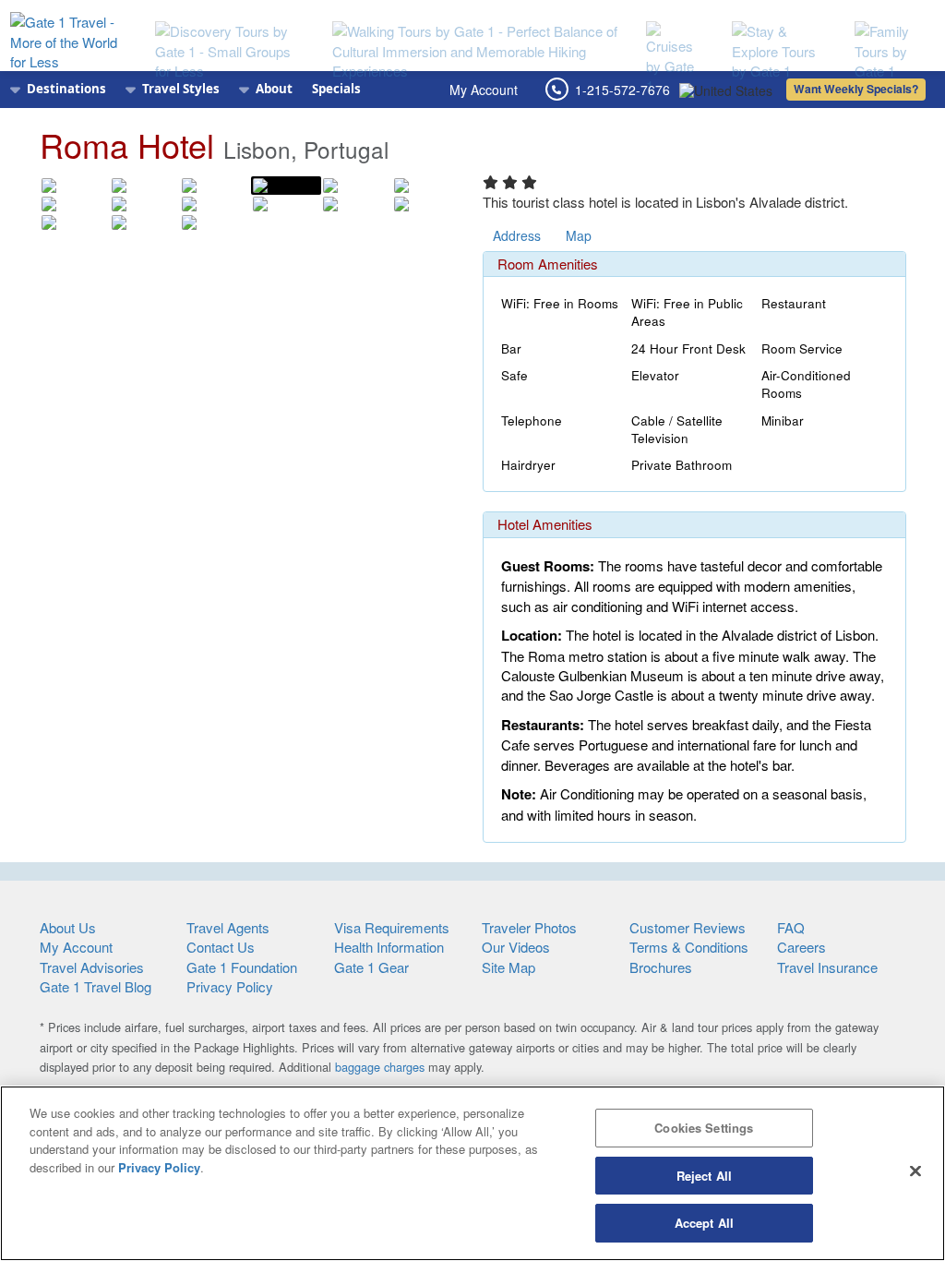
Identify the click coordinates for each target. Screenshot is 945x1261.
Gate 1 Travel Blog (95, 986)
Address (517, 235)
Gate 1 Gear (371, 967)
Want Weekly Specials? (856, 88)
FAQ (791, 927)
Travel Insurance (827, 967)
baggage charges (380, 1066)
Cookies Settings (703, 1127)
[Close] (915, 1171)
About (274, 88)
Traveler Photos (529, 927)
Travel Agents (227, 927)
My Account (483, 89)
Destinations (66, 88)
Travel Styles (181, 88)
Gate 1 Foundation (241, 967)
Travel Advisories (92, 967)
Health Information (389, 946)
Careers (801, 946)
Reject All (704, 1175)
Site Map (508, 967)
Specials (336, 88)
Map (579, 235)
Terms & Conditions (688, 946)
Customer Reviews (687, 927)
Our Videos (516, 946)
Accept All (704, 1222)
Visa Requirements (391, 927)
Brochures (660, 967)
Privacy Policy (229, 986)
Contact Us (220, 946)
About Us (68, 927)
